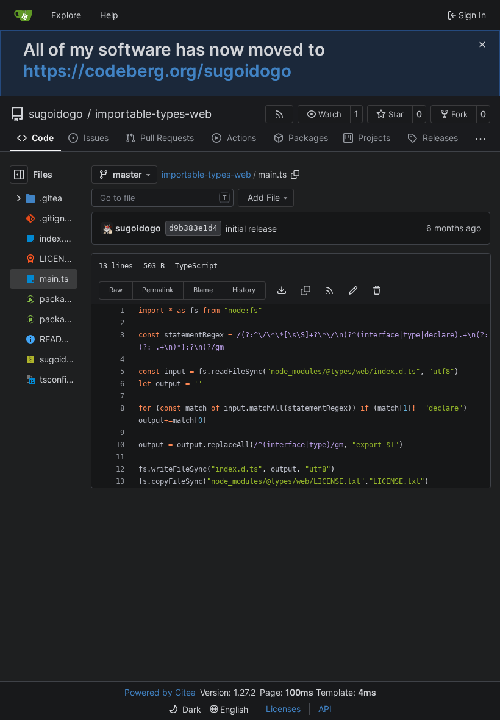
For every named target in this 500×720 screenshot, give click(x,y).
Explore (66, 15)
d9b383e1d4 (193, 227)
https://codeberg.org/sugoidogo (157, 70)
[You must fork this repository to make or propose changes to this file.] (353, 290)
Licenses (283, 709)
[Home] (23, 15)
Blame (203, 290)
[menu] (184, 709)
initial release (251, 228)
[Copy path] (295, 174)
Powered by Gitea (160, 692)
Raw (116, 290)
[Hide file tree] (19, 174)
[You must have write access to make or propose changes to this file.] (377, 290)
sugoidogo (56, 114)
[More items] (480, 138)
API (325, 709)
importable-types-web (153, 114)
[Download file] (281, 290)
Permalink (157, 290)
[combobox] (162, 198)
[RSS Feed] (279, 114)
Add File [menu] (264, 197)
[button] (324, 114)
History (243, 290)
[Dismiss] (482, 44)
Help (109, 15)
